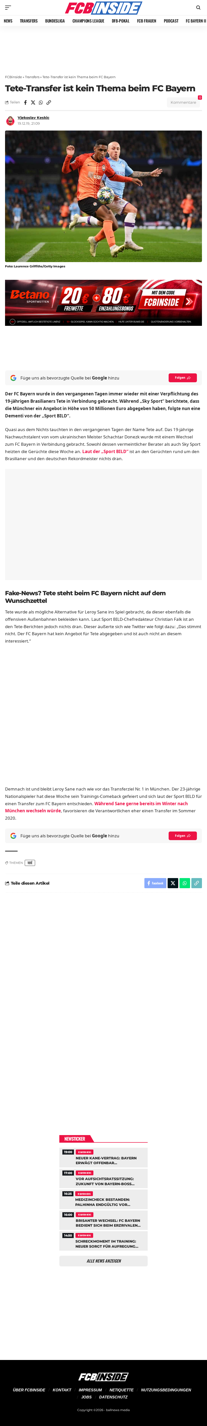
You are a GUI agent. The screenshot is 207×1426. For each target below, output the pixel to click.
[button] (9, 8)
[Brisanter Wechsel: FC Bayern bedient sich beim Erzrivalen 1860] (103, 1219)
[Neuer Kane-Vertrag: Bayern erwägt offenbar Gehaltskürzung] (103, 1157)
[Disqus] (103, 964)
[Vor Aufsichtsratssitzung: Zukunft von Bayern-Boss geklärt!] (103, 1178)
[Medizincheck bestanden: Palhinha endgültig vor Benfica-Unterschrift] (103, 1198)
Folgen (180, 377)
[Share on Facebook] (25, 102)
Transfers (32, 77)
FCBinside (13, 77)
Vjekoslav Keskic (33, 118)
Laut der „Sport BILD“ (105, 451)
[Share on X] (33, 102)
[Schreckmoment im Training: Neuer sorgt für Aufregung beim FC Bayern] (103, 1240)
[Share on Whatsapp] (40, 102)
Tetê (30, 863)
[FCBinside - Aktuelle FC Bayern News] (103, 7)
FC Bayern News (84, 1152)
